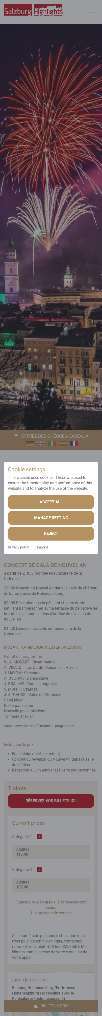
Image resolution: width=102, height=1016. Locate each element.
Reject (51, 533)
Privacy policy (18, 547)
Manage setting (51, 517)
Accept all (51, 502)
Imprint (42, 547)
